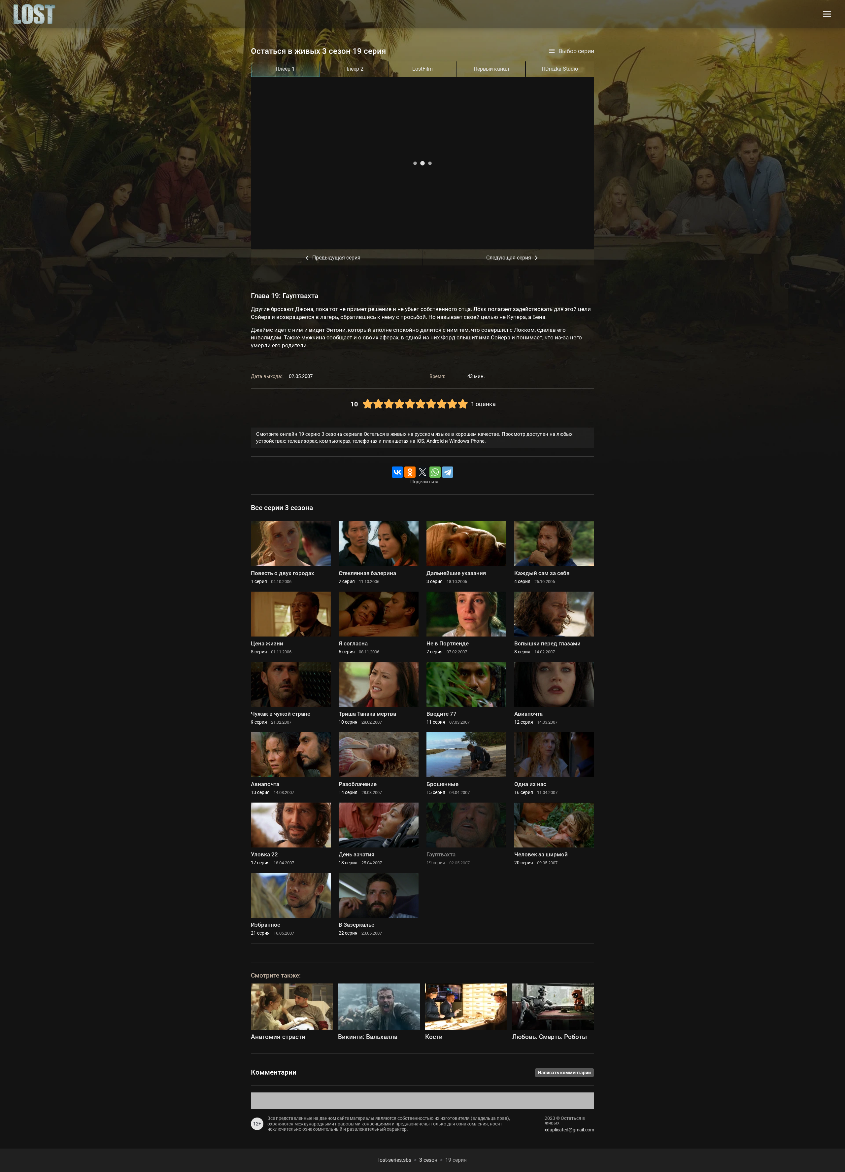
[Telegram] (447, 472)
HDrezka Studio (560, 69)
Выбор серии (576, 51)
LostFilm (422, 69)
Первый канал (491, 69)
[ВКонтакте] (397, 472)
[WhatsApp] (435, 472)
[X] (422, 472)
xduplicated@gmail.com (569, 1129)
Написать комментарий (564, 1072)
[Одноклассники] (410, 472)
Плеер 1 (285, 69)
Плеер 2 (353, 69)
